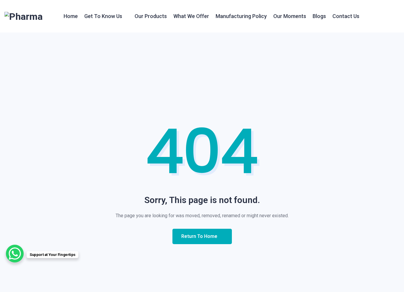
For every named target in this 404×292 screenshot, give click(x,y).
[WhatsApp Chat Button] (15, 253)
